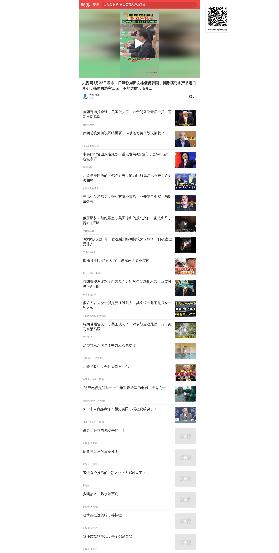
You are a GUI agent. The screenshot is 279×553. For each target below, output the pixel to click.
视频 (96, 4)
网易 (85, 4)
